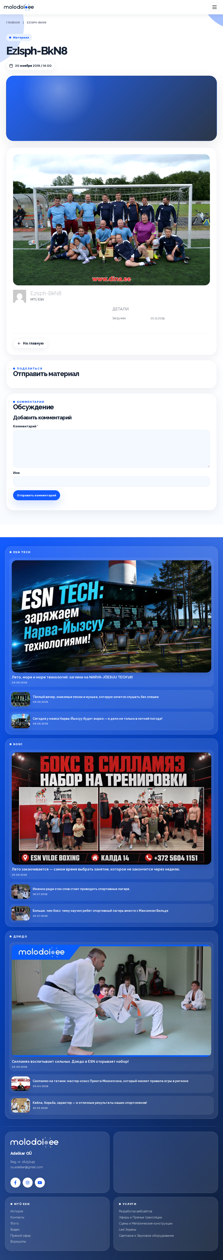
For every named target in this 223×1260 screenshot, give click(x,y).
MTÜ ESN (37, 299)
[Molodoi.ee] (34, 1142)
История (16, 1211)
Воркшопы (18, 1241)
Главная (13, 22)
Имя (16, 473)
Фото (14, 1223)
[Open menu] (214, 7)
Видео (15, 1229)
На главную (33, 343)
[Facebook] (15, 1183)
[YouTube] (40, 1183)
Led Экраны (127, 1229)
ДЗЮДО (20, 936)
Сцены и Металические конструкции (145, 1223)
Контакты (17, 1217)
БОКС (18, 744)
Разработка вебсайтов (135, 1211)
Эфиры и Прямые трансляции (140, 1217)
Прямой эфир (20, 1235)
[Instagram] (28, 1183)
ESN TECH (22, 552)
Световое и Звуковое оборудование (146, 1235)
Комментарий (25, 426)
